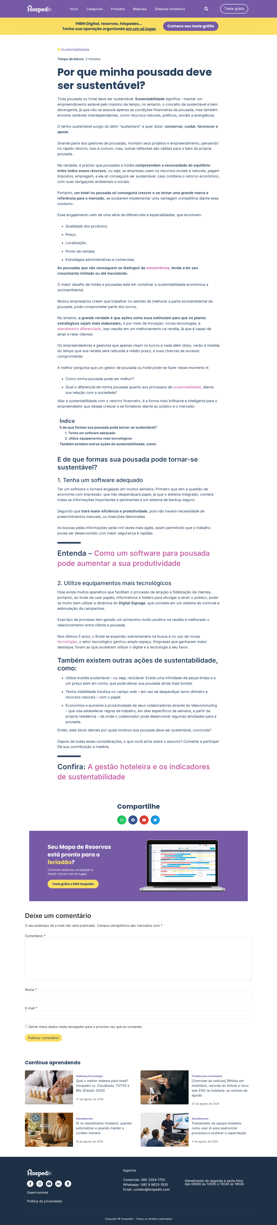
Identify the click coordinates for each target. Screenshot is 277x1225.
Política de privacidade (44, 1201)
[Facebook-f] (30, 1183)
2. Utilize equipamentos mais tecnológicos (98, 438)
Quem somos (37, 1192)
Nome (31, 989)
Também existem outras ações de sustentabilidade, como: (108, 444)
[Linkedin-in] (58, 1183)
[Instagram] (39, 1183)
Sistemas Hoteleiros (170, 9)
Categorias (94, 9)
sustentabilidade (187, 387)
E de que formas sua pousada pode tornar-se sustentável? (108, 427)
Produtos (118, 9)
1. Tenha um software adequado (90, 433)
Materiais (140, 9)
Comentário (35, 935)
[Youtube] (49, 1183)
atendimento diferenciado (79, 329)
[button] (206, 9)
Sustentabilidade (75, 49)
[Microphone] (68, 1183)
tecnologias (67, 642)
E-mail (31, 1008)
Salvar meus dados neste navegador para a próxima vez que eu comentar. (86, 1026)
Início (74, 9)
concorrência (157, 268)
